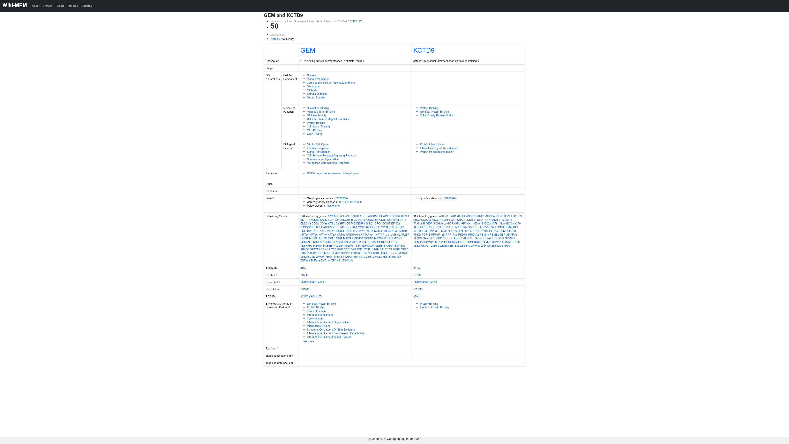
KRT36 (313, 234)
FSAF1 (316, 227)
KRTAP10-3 (353, 234)
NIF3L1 (465, 231)
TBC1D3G (350, 249)
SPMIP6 (418, 242)
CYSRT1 (341, 223)
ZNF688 (315, 260)
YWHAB (348, 257)
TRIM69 (365, 253)
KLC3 (395, 231)
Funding (73, 6)
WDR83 (444, 245)
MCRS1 (313, 238)
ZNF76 (506, 245)
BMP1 (304, 220)
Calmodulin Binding (318, 126)
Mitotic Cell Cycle (317, 144)
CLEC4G (305, 223)
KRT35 (446, 227)
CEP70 (391, 220)
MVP (444, 231)
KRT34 (304, 234)
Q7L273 (418, 289)
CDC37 (436, 220)
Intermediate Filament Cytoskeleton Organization (336, 333)
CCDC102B (346, 220)
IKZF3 (322, 231)
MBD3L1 (418, 231)
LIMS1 (394, 234)
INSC (349, 231)
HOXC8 (486, 223)
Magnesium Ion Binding (321, 111)
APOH (363, 216)
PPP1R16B (438, 234)
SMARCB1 (467, 238)
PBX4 (362, 242)
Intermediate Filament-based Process (329, 337)
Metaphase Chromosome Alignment (328, 163)
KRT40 (322, 234)
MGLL (331, 238)
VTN (312, 257)
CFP (453, 220)
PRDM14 (338, 245)
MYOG (398, 238)
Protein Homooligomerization (437, 152)
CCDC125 (360, 220)
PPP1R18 (451, 234)
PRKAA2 (473, 234)
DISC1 (370, 223)
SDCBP (437, 238)
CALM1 (324, 220)
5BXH (416, 296)
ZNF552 (396, 257)
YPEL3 (337, 257)
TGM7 (377, 249)
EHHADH (492, 220)
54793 (417, 267)
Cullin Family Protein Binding (437, 115)
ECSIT (386, 223)
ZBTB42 (358, 257)
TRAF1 (405, 249)
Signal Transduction (318, 152)
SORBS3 (400, 245)
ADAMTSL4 (458, 216)
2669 (303, 267)
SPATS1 (490, 238)
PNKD (417, 234)
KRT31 (403, 231)
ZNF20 (387, 257)
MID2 (339, 238)
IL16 (502, 223)
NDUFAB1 (454, 231)
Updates (87, 6)
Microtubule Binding (318, 326)
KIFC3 (387, 231)
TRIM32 (345, 253)
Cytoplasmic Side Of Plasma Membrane (331, 82)
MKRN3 (358, 238)
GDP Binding (314, 134)
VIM (395, 253)
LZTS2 (304, 238)
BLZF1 (405, 216)
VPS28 (402, 253)
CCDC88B (372, 220)
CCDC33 (426, 220)
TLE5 (385, 249)
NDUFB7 (318, 242)
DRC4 (378, 223)
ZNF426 (486, 245)
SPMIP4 (510, 238)
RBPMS (505, 234)
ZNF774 (325, 260)
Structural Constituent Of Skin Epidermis (331, 329)
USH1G (375, 253)
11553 (304, 275)
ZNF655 (305, 260)
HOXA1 (477, 223)
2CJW (304, 296)
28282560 (341, 198)
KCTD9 (424, 49)
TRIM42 (506, 242)
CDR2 (382, 220)
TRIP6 (516, 242)
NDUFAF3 (306, 242)
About (35, 6)
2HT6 (319, 296)
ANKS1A (471, 216)
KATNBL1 (367, 231)
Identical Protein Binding (434, 111)
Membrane (313, 86)
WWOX (320, 257)
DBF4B (351, 223)
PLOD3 (511, 231)
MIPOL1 (348, 238)
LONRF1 (502, 227)
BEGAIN (382, 216)
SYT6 (447, 242)
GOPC (376, 227)
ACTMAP (444, 216)
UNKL (416, 245)
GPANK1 (466, 223)
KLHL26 (418, 227)
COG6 (315, 223)
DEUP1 (360, 223)
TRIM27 (335, 253)
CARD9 (334, 220)
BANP (499, 216)
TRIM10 (314, 253)
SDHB (379, 245)
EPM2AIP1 (505, 220)
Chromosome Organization (323, 159)
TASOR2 (457, 242)
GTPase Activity (316, 115)
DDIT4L (471, 220)
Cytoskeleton (315, 318)
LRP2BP (404, 234)
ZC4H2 (368, 257)
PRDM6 (349, 245)
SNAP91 (389, 245)
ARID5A (490, 216)
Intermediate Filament (320, 315)
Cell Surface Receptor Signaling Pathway (331, 155)
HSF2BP (305, 231)
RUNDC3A (368, 245)
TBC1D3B (337, 249)
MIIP (437, 231)
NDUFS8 (329, 242)
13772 (417, 275)
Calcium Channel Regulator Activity (328, 119)
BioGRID (275, 38)
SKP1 (446, 238)
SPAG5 (304, 249)
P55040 (304, 289)
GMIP (342, 227)
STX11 (439, 242)
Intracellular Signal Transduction (439, 148)
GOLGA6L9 (364, 227)
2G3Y (311, 296)
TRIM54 (355, 253)
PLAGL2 (392, 242)
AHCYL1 (339, 216)
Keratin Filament (316, 311)
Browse (47, 6)
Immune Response (318, 148)
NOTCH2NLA (343, 242)
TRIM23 (324, 253)
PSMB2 (494, 234)
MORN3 (368, 238)
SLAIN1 (455, 238)
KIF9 (518, 223)
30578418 (333, 205)
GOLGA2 (351, 227)
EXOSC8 (305, 227)
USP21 (425, 245)
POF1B (327, 245)
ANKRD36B (352, 216)
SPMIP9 (429, 242)
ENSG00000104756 (425, 282)
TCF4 (360, 249)
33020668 (356, 202)
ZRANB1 (336, 260)
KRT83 (341, 234)
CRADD (461, 220)
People (59, 6)
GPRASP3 (387, 227)
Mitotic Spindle (316, 97)
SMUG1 (479, 238)
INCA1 (331, 231)
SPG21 (500, 238)
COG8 (323, 223)
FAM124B (419, 223)
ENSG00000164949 (312, 282)
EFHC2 (395, 223)
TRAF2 (304, 253)
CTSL (331, 223)
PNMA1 (317, 245)
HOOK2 (399, 227)
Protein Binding (316, 123)
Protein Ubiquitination (432, 144)
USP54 (434, 245)
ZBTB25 (454, 245)
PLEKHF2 (306, 245)
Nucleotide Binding (318, 108)
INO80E (340, 231)
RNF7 (357, 245)
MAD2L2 (513, 227)
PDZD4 (484, 231)
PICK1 (502, 231)
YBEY (329, 257)
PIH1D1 (381, 242)
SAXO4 (427, 238)
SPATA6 (315, 249)
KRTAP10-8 (383, 234)
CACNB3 (314, 220)
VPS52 (304, 257)
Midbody (312, 90)
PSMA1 (484, 234)
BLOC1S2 (394, 216)
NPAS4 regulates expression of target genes (333, 173)
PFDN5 (493, 231)
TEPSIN (468, 242)
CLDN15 (401, 220)
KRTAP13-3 (482, 227)
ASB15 (372, 216)
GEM (307, 49)
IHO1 (315, 231)
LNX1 (492, 227)
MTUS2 (388, 238)
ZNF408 (475, 245)
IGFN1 (495, 223)
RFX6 (513, 234)
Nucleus (312, 75)
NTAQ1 (474, 231)
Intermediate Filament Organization (328, 322)
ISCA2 (357, 231)
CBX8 (416, 220)
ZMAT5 (377, 257)
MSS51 (378, 238)
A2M (330, 216)
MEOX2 (429, 231)
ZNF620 (496, 245)
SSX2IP (325, 249)
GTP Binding (314, 130)
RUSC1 (417, 238)
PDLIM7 (371, 242)
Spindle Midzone (317, 94)
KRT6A (332, 234)
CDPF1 (446, 220)
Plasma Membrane (318, 79)
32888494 (450, 198)
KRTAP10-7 (368, 234)
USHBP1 (386, 253)
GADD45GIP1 (329, 227)
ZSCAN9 (348, 260)
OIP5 (355, 242)
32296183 (355, 21)
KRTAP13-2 (467, 227)
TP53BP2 (394, 249)
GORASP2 (453, 223)
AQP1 (480, 216)
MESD (323, 238)
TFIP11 (368, 249)
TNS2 (477, 242)
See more (308, 341)
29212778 (343, 202)
